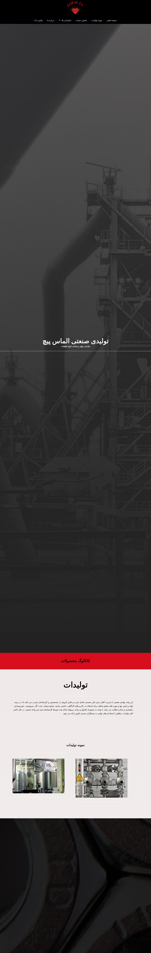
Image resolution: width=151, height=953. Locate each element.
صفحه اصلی (112, 20)
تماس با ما (38, 20)
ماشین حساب (81, 20)
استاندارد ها (66, 20)
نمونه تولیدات (96, 20)
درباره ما (50, 20)
